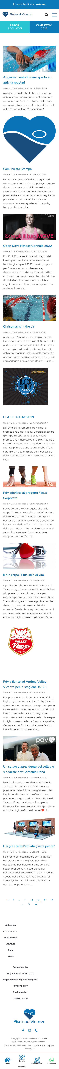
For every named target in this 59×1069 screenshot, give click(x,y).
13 (38, 899)
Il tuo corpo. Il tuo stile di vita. (24, 575)
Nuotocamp (10, 937)
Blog (10, 950)
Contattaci (51, 1063)
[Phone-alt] (36, 1030)
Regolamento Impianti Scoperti (20, 979)
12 (32, 899)
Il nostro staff (10, 931)
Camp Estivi (36, 1063)
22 (29, 903)
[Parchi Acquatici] (22, 1057)
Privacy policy (20, 985)
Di (19, 88)
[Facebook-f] (23, 1030)
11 (25, 899)
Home (7, 1063)
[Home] (7, 1060)
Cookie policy (20, 992)
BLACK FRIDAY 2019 (18, 417)
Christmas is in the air (18, 326)
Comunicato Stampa (17, 169)
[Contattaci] (51, 1060)
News (5, 88)
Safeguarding (20, 998)
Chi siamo (10, 925)
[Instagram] (29, 1030)
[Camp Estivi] (37, 1060)
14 (45, 899)
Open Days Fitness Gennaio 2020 (27, 246)
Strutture (10, 943)
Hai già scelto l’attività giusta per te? (29, 846)
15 (52, 899)
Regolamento (20, 967)
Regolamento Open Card (20, 973)
